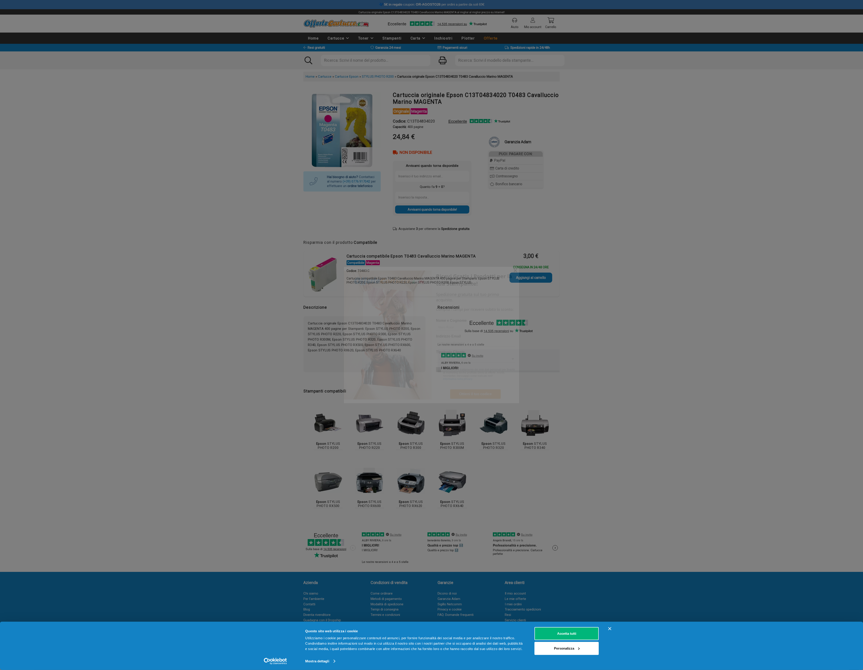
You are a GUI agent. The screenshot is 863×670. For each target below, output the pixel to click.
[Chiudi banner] (609, 628)
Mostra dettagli (317, 661)
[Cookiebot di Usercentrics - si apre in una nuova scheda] (275, 661)
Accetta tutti (566, 633)
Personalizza (564, 648)
